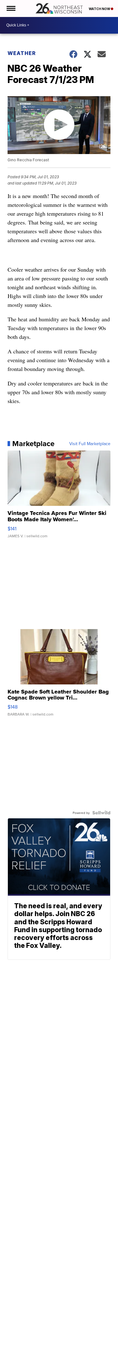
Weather (22, 53)
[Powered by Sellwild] (101, 812)
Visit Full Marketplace (89, 443)
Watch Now (100, 9)
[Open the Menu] (10, 8)
